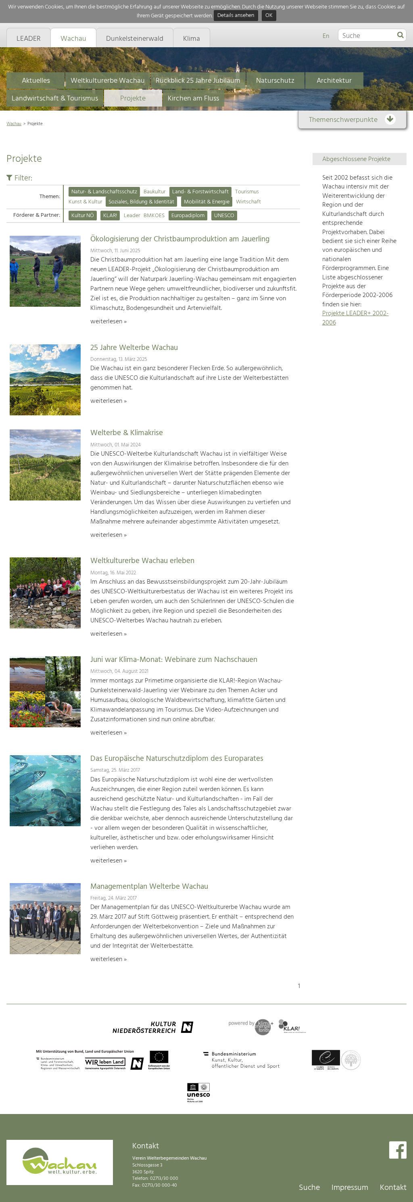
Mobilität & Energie (206, 202)
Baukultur (154, 192)
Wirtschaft (248, 202)
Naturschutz (275, 81)
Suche (309, 1187)
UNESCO (224, 215)
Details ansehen (235, 16)
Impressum (350, 1187)
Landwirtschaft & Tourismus (55, 99)
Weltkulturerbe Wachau (108, 81)
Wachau (13, 124)
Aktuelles (36, 81)
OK (269, 16)
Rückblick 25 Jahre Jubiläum (198, 81)
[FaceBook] (398, 1151)
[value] (400, 35)
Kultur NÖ (82, 215)
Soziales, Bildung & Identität (141, 202)
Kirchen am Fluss (193, 99)
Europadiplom (187, 215)
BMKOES (154, 215)
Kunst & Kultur (85, 202)
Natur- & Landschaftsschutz (104, 192)
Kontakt (393, 1187)
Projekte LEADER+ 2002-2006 (355, 318)
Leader (132, 215)
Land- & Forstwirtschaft (200, 192)
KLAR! (110, 215)
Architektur (334, 81)
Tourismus (247, 192)
